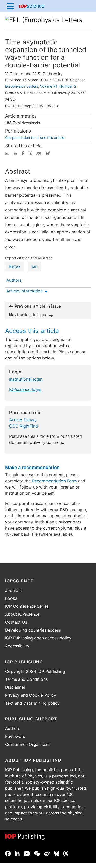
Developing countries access (33, 630)
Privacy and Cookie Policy (30, 695)
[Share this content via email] (7, 152)
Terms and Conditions (26, 679)
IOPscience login (25, 389)
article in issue (38, 306)
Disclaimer (15, 687)
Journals (13, 590)
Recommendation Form (54, 480)
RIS (34, 267)
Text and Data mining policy (32, 703)
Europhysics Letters (21, 86)
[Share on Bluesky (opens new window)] (48, 152)
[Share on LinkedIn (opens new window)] (15, 152)
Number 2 (67, 86)
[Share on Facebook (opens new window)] (23, 152)
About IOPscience (22, 614)
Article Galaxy (23, 419)
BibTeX (14, 267)
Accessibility (17, 645)
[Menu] (10, 6)
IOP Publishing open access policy (38, 638)
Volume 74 (48, 86)
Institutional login (25, 379)
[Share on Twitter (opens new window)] (30, 152)
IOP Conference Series (27, 606)
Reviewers (15, 736)
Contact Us (16, 622)
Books (11, 598)
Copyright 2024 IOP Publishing (35, 671)
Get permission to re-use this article (34, 137)
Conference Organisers (27, 744)
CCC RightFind (23, 426)
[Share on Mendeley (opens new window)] (38, 152)
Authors (12, 728)
